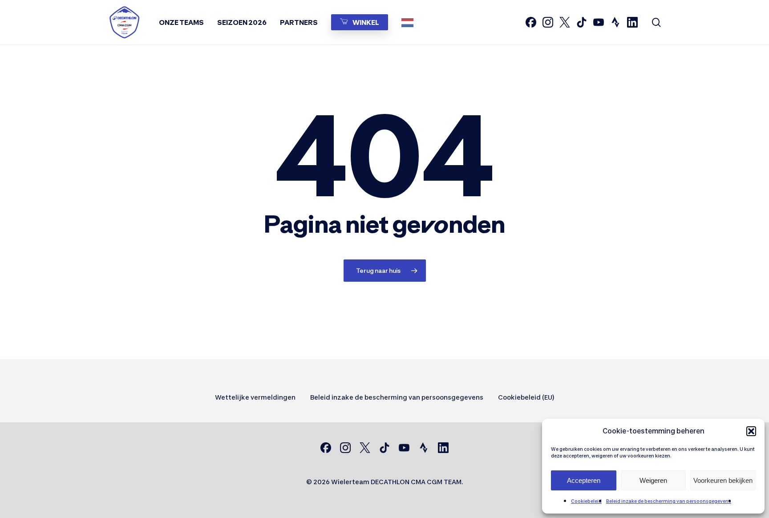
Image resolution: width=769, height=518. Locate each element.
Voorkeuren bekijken (723, 480)
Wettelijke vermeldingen (255, 397)
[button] (751, 431)
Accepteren (583, 480)
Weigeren (653, 480)
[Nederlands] (409, 22)
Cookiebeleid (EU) (526, 397)
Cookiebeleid (586, 501)
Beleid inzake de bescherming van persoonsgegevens (668, 501)
